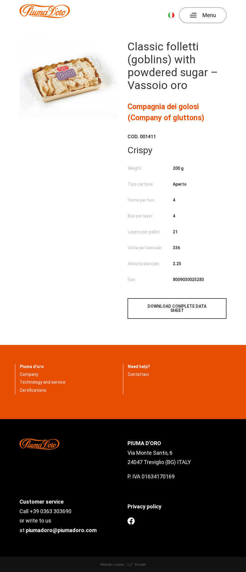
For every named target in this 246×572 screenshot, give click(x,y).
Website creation (112, 564)
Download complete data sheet (177, 308)
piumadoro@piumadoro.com (61, 530)
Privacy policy (144, 506)
